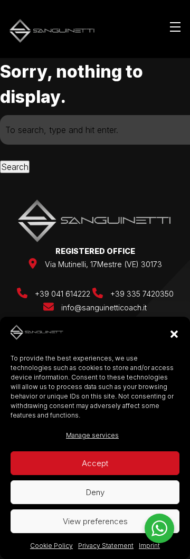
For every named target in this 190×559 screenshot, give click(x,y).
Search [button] (14, 167)
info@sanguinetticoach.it (104, 307)
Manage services (92, 435)
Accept (95, 463)
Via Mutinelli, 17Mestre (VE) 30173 (103, 264)
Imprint (149, 545)
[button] (174, 334)
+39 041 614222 (62, 293)
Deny (95, 492)
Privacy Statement (106, 545)
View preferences (95, 521)
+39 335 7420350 (141, 293)
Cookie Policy (51, 545)
